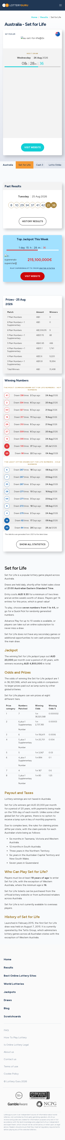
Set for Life (25, 165)
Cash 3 (39, 165)
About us (9, 1052)
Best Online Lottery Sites (20, 975)
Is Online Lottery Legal (16, 1044)
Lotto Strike (55, 165)
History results (32, 221)
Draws (8, 1000)
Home (34, 17)
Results (44, 17)
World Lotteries (14, 983)
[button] (60, 5)
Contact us (10, 1059)
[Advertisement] (32, 102)
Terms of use (11, 1066)
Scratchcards (12, 1016)
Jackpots (10, 991)
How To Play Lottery (15, 1037)
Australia (8, 165)
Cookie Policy (11, 1073)
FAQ (6, 1030)
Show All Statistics (33, 544)
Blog (6, 1008)
